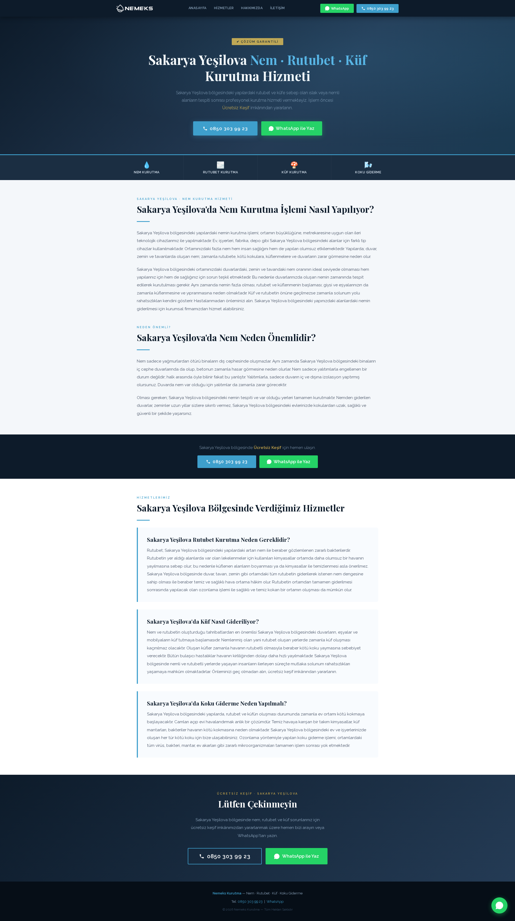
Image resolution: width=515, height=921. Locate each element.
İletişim (277, 8)
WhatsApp (340, 8)
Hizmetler (224, 8)
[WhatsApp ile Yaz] (499, 905)
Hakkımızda (252, 8)
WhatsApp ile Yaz (295, 128)
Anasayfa (198, 8)
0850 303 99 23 (380, 8)
